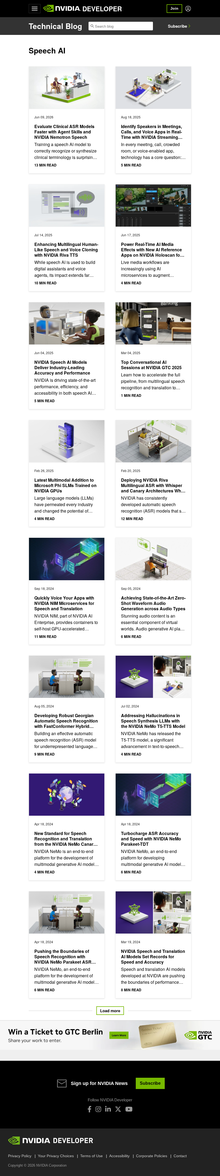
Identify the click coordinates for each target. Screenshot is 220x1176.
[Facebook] (89, 1109)
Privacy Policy (19, 1156)
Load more (110, 1011)
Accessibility (119, 1156)
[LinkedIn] (108, 1109)
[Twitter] (118, 1109)
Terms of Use (91, 1156)
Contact (180, 1156)
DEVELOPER (102, 8)
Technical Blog (55, 25)
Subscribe (177, 26)
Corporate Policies (151, 1156)
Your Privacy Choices (56, 1156)
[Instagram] (98, 1109)
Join (174, 8)
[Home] (62, 8)
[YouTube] (129, 1109)
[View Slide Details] (110, 1035)
